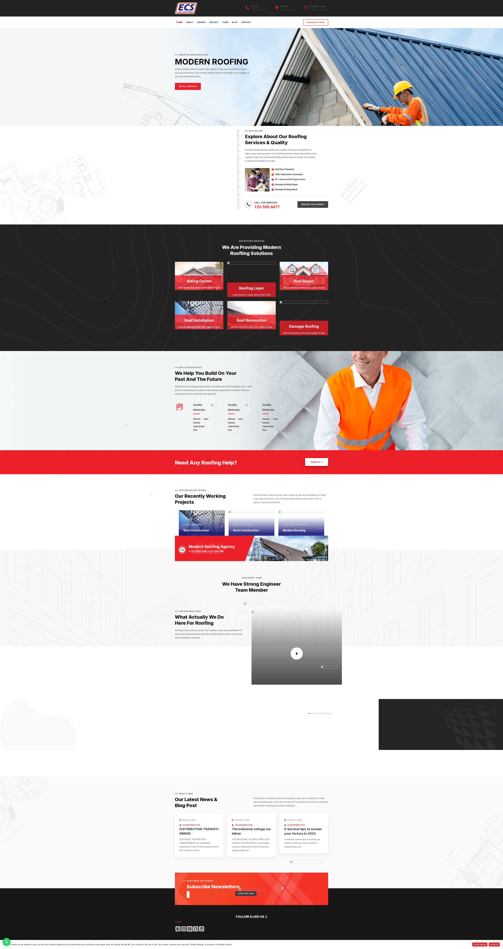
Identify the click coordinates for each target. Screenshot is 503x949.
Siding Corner (199, 281)
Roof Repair (303, 281)
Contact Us (315, 462)
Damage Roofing (304, 326)
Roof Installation (199, 320)
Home (179, 22)
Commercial (239, 524)
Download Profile (316, 22)
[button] (188, 86)
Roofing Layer (251, 288)
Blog (235, 22)
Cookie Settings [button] (480, 944)
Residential (197, 524)
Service (201, 22)
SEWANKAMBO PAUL (191, 825)
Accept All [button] (494, 944)
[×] (6, 942)
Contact (246, 22)
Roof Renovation (251, 320)
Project (214, 22)
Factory (187, 524)
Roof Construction (196, 530)
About (189, 22)
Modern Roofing (294, 530)
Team (225, 22)
